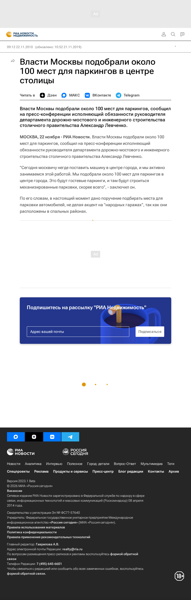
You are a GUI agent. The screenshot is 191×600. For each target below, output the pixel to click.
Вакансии (14, 491)
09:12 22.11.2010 (20, 47)
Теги (170, 464)
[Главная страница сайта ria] (7, 34)
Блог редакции (130, 471)
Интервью (54, 464)
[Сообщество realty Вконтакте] (52, 436)
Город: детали (98, 464)
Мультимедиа (152, 464)
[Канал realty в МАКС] (16, 436)
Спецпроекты (18, 471)
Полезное (74, 464)
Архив (174, 471)
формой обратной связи (26, 573)
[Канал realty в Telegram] (70, 436)
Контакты (156, 471)
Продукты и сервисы (70, 471)
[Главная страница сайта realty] (30, 34)
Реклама (41, 471)
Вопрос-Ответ (125, 464)
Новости (13, 464)
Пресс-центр (103, 471)
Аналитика (33, 464)
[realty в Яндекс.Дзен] (34, 436)
